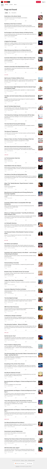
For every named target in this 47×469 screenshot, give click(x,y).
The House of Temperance (11, 131)
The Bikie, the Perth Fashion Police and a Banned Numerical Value (19, 96)
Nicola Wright (10, 311)
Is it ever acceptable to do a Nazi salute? (12, 384)
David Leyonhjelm (11, 36)
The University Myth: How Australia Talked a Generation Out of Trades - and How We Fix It (20, 354)
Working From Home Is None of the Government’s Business (19, 439)
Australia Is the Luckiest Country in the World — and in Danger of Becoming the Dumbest (20, 253)
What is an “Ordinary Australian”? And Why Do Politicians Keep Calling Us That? (19, 213)
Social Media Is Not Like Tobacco (12, 165)
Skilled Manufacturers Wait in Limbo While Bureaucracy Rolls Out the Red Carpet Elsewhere (19, 291)
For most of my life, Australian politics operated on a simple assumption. (19, 90)
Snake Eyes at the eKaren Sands (12, 16)
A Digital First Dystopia (10, 41)
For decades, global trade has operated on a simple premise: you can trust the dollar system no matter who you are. (20, 375)
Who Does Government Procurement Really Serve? (17, 146)
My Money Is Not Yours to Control (13, 23)
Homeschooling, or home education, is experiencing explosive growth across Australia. (19, 265)
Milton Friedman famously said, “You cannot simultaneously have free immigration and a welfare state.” (19, 206)
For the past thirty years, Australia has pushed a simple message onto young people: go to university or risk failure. (20, 357)
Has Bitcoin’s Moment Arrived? (12, 372)
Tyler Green (10, 376)
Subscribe (38, 1)
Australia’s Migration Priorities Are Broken (15, 289)
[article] (23, 18)
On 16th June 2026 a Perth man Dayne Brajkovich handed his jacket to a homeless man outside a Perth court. (19, 99)
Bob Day (9, 82)
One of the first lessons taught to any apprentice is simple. (16, 140)
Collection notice (31, 460)
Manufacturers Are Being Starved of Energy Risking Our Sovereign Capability (18, 193)
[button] (2, 4)
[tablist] (10, 13)
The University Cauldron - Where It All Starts (15, 324)
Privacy (22, 460)
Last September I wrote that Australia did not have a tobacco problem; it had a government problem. (20, 69)
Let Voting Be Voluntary (10, 223)
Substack (17, 466)
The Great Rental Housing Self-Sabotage (14, 123)
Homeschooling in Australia (11, 262)
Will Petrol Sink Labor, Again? (12, 447)
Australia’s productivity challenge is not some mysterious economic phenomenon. (18, 117)
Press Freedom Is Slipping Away (12, 344)
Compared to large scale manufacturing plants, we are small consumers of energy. (20, 196)
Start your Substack (20, 463)
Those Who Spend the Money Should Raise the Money (18, 400)
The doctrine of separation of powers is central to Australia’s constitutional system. (20, 282)
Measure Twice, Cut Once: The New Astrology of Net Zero (19, 139)
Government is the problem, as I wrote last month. (15, 433)
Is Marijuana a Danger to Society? (13, 315)
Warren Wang (10, 187)
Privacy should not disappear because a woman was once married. (18, 51)
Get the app (29, 463)
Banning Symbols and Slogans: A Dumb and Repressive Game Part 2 (20, 391)
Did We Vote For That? (10, 336)
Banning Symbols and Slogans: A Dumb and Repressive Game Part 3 (20, 382)
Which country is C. (8, 159)
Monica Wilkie (10, 434)
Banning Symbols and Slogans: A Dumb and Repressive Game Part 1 (20, 410)
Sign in (43, 2)
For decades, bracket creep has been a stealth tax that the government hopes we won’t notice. (19, 274)
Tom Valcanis (11, 19)
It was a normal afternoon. (10, 186)
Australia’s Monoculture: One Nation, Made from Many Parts (19, 57)
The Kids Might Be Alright (11, 298)
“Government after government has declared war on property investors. (19, 125)
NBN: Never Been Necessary (11, 306)
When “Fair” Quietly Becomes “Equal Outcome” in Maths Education (18, 184)
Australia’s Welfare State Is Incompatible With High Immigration (17, 203)
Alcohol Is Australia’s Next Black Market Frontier (16, 66)
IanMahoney (10, 198)
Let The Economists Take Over (12, 158)
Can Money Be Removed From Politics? (14, 422)
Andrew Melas (10, 126)
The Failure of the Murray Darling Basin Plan (15, 174)
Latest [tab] (6, 12)
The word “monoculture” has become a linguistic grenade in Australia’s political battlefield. (19, 60)
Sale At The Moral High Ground (12, 106)
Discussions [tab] (14, 12)
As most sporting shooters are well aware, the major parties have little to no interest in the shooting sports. (20, 35)
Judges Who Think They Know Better (13, 280)
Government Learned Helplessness (13, 431)
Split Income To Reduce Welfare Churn (14, 78)
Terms (26, 460)
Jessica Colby (10, 45)
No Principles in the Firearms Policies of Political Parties (18, 32)
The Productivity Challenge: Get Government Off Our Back (19, 115)
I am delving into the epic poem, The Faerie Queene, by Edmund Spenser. (19, 133)
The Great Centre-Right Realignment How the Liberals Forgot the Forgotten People (20, 87)
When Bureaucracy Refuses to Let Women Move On (17, 50)
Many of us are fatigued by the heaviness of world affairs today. (17, 235)
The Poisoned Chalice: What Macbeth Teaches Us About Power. (18, 232)
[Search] (41, 13)
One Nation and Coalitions (11, 243)
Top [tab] (9, 12)
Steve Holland (10, 70)
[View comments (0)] (15, 21)
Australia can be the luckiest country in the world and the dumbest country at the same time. (20, 256)
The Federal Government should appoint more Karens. (15, 17)
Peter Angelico (10, 91)
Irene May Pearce (11, 53)
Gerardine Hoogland (11, 134)
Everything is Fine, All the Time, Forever (14, 363)
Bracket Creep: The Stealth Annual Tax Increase (16, 271)
